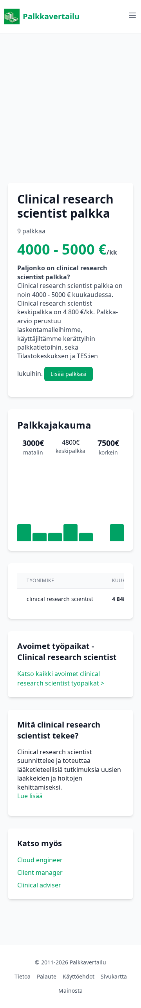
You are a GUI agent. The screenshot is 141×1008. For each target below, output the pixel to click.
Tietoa (22, 976)
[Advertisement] (70, 104)
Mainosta (70, 990)
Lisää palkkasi (69, 374)
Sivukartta (114, 976)
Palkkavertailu (51, 16)
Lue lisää (30, 796)
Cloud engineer (40, 860)
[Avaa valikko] (132, 15)
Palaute (46, 976)
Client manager (40, 872)
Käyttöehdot (78, 976)
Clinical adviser (39, 885)
